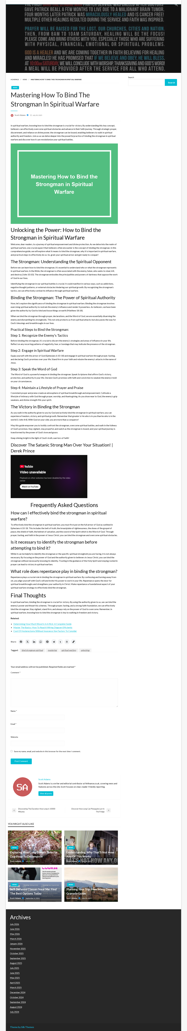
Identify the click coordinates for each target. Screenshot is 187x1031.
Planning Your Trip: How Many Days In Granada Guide (90, 891)
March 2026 (16, 938)
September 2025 (18, 958)
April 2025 (15, 982)
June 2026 (15, 929)
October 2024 (17, 997)
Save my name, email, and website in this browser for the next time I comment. (47, 751)
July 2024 (14, 1011)
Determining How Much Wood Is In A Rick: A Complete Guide (42, 624)
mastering (52, 650)
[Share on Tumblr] (60, 641)
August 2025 (16, 963)
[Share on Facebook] (21, 641)
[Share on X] (27, 641)
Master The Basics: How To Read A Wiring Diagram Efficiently (42, 627)
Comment (16, 672)
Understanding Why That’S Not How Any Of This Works (90, 854)
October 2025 (17, 953)
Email (13, 724)
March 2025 (16, 987)
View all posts (46, 793)
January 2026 (16, 943)
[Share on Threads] (67, 641)
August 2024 (16, 1007)
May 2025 (15, 977)
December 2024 (17, 992)
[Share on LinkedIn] (34, 641)
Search (131, 77)
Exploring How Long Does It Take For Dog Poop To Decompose (34, 854)
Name (14, 711)
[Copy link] (73, 641)
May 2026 (15, 934)
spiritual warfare (68, 650)
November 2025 (18, 948)
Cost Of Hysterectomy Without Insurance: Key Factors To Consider (45, 631)
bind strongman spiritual (32, 650)
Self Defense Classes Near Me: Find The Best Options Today (33, 891)
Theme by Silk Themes (22, 1027)
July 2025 (14, 968)
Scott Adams (20, 115)
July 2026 (14, 924)
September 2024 (18, 1002)
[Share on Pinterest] (47, 641)
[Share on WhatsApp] (40, 641)
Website (14, 737)
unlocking (85, 650)
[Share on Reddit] (53, 641)
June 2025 (15, 973)
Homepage (15, 79)
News (25, 79)
